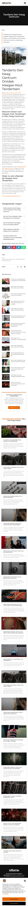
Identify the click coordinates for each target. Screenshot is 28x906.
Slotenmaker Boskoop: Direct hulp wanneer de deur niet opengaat (18, 303)
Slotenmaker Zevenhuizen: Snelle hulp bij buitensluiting (13, 551)
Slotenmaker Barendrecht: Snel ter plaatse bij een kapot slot (12, 577)
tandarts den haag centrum (8, 259)
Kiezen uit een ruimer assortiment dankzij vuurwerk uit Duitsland (18, 384)
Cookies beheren (14, 903)
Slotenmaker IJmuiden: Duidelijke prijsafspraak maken (12, 796)
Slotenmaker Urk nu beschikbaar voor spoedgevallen (13, 659)
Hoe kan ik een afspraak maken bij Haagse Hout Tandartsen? (14, 217)
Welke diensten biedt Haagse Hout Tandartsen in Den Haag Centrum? (14, 209)
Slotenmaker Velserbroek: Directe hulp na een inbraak (13, 685)
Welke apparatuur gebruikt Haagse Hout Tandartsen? (14, 230)
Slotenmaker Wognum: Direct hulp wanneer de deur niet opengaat (18, 369)
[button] (25, 881)
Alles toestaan (14, 899)
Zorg (3, 30)
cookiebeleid (5, 894)
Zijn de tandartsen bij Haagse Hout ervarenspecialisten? (14, 223)
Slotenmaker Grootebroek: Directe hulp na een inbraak (13, 468)
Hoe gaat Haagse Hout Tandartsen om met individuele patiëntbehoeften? (14, 237)
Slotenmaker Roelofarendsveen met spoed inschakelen (12, 497)
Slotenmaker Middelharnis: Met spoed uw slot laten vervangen (13, 740)
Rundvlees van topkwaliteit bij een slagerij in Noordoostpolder (12, 440)
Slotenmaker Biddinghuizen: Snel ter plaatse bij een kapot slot (17, 354)
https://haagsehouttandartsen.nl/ (11, 196)
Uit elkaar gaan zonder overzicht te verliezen (12, 851)
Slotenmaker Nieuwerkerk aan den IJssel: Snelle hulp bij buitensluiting (18, 325)
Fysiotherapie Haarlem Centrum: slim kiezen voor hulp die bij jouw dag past (18, 332)
